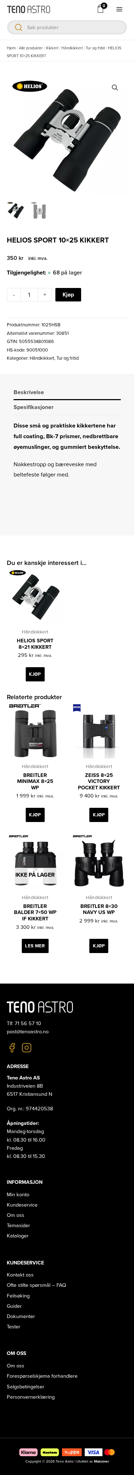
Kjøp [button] (35, 674)
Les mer (35, 946)
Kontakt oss (20, 1275)
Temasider (18, 1226)
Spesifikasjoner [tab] (34, 407)
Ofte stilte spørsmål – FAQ (36, 1285)
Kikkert (52, 48)
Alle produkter (31, 48)
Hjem (11, 48)
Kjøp (68, 294)
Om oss (15, 1215)
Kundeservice (22, 1205)
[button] (115, 87)
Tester (13, 1327)
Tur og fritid (95, 48)
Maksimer (101, 1461)
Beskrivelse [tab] (29, 392)
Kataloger (18, 1236)
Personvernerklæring (31, 1397)
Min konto (18, 1195)
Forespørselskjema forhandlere (42, 1376)
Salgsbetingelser (25, 1387)
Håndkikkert (72, 48)
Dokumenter (21, 1316)
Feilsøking (18, 1296)
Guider (14, 1306)
